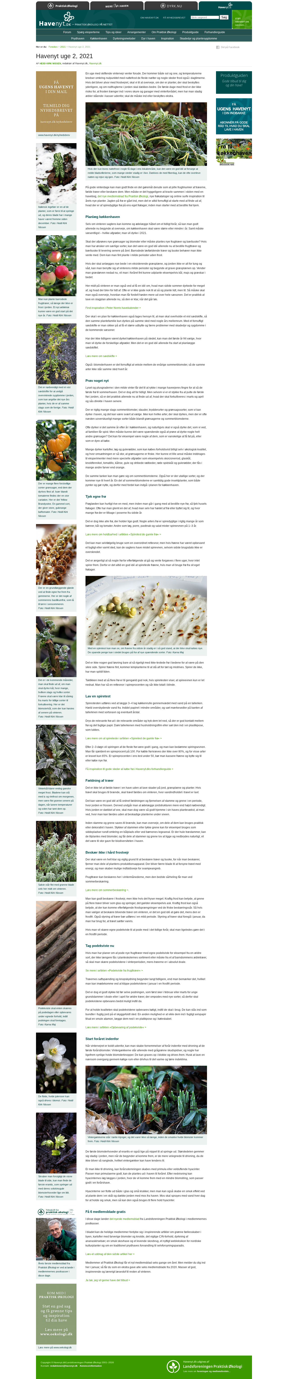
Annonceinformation (91, 1366)
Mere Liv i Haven (117, 5)
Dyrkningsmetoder (124, 38)
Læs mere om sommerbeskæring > (107, 890)
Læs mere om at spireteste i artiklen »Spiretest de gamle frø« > (124, 738)
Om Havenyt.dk (149, 17)
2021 (63, 47)
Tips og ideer (114, 32)
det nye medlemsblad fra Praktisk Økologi (123, 196)
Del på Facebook (230, 47)
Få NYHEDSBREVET (174, 17)
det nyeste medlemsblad (125, 1219)
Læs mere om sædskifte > (101, 356)
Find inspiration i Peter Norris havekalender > (113, 307)
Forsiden (53, 47)
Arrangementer (136, 32)
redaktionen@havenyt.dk (64, 1366)
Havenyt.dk (95, 63)
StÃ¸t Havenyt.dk (242, 19)
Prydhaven (77, 38)
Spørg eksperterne (88, 32)
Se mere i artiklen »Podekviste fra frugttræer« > (114, 970)
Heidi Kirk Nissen (50, 63)
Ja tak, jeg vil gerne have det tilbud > (108, 1280)
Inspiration (167, 38)
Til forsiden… (55, 21)
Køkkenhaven (98, 38)
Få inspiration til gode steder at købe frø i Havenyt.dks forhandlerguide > (129, 769)
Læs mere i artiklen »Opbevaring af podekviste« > (116, 1027)
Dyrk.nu (171, 5)
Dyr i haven (148, 38)
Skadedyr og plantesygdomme (198, 38)
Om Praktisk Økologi (164, 32)
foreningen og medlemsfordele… (214, 1371)
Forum (67, 32)
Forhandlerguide (215, 32)
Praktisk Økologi (62, 5)
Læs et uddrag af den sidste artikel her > (110, 1254)
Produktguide (190, 32)
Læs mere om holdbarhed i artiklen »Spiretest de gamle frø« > (123, 534)
